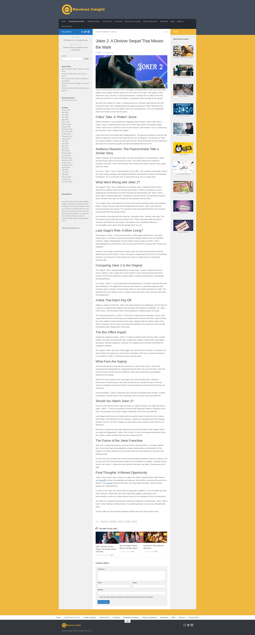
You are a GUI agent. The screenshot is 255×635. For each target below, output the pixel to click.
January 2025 (66, 155)
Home (64, 21)
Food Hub (118, 21)
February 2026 (66, 124)
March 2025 (66, 150)
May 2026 (65, 117)
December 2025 (67, 129)
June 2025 (65, 143)
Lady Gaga (127, 521)
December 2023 (67, 182)
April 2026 (65, 119)
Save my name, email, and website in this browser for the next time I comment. (126, 597)
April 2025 (65, 148)
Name (100, 582)
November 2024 (67, 160)
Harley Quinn (113, 521)
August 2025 (66, 139)
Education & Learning (132, 21)
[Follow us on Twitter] (85, 32)
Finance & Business (150, 21)
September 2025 (67, 136)
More (172, 21)
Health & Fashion (93, 21)
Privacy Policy (67, 26)
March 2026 (66, 122)
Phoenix (134, 521)
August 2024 (66, 167)
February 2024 (66, 177)
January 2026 (66, 127)
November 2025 (67, 131)
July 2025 (65, 141)
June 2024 (65, 172)
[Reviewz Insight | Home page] (83, 9)
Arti (99, 52)
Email (135, 582)
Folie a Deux (104, 521)
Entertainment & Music (77, 21)
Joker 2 (121, 521)
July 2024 (65, 170)
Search (64, 56)
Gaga (101, 480)
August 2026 (66, 110)
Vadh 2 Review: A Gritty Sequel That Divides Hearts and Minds (106, 549)
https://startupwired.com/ (70, 228)
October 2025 (66, 134)
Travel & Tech (107, 21)
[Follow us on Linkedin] (88, 32)
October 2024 (66, 162)
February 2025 (66, 153)
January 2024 (66, 179)
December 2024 (67, 158)
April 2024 (65, 174)
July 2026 (65, 112)
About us (180, 21)
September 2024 (67, 165)
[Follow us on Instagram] (82, 32)
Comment (101, 569)
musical (109, 483)
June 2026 (65, 115)
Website (100, 589)
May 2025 (65, 146)
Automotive (164, 21)
